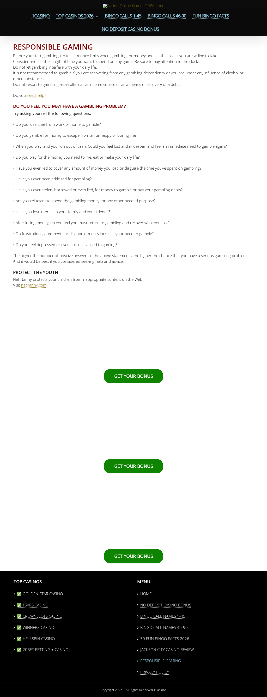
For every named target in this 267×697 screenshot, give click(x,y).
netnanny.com (33, 285)
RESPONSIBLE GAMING (160, 660)
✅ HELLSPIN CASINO (36, 638)
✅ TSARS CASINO (32, 604)
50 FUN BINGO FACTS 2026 (164, 638)
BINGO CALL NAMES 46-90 (164, 627)
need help (35, 95)
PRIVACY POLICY (154, 672)
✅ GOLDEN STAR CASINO (40, 593)
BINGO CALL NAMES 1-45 (162, 616)
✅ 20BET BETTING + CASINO (42, 649)
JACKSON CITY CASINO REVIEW (167, 649)
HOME (145, 593)
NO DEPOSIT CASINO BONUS (165, 604)
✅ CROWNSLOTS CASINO (39, 616)
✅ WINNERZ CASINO (35, 627)
